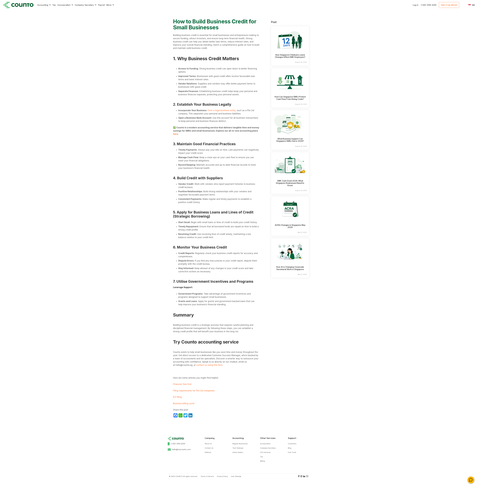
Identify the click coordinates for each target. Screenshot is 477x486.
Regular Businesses (240, 444)
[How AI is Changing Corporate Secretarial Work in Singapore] (290, 251)
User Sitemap (236, 476)
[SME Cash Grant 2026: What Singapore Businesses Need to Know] (290, 165)
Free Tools (292, 452)
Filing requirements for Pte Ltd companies (194, 390)
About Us (208, 444)
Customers (292, 444)
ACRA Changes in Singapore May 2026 (290, 226)
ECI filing (177, 397)
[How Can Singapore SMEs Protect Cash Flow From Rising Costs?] (290, 81)
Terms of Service (207, 476)
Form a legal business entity (221, 110)
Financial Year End (182, 384)
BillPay (262, 461)
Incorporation (265, 444)
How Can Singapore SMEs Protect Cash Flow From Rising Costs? (290, 97)
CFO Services (265, 452)
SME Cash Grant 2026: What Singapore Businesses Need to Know (290, 183)
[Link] (18, 5)
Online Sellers (237, 452)
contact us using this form (209, 365)
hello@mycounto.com (181, 449)
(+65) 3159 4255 (178, 443)
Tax (261, 457)
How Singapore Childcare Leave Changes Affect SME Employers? (290, 56)
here (175, 134)
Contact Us (209, 448)
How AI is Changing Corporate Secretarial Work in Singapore (290, 268)
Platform (208, 452)
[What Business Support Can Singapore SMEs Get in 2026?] (290, 123)
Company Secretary (268, 448)
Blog (289, 448)
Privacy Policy (222, 476)
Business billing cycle (183, 403)
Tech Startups (237, 448)
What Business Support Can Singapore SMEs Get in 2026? (290, 140)
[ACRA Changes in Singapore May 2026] (290, 209)
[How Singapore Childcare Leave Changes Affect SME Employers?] (290, 39)
